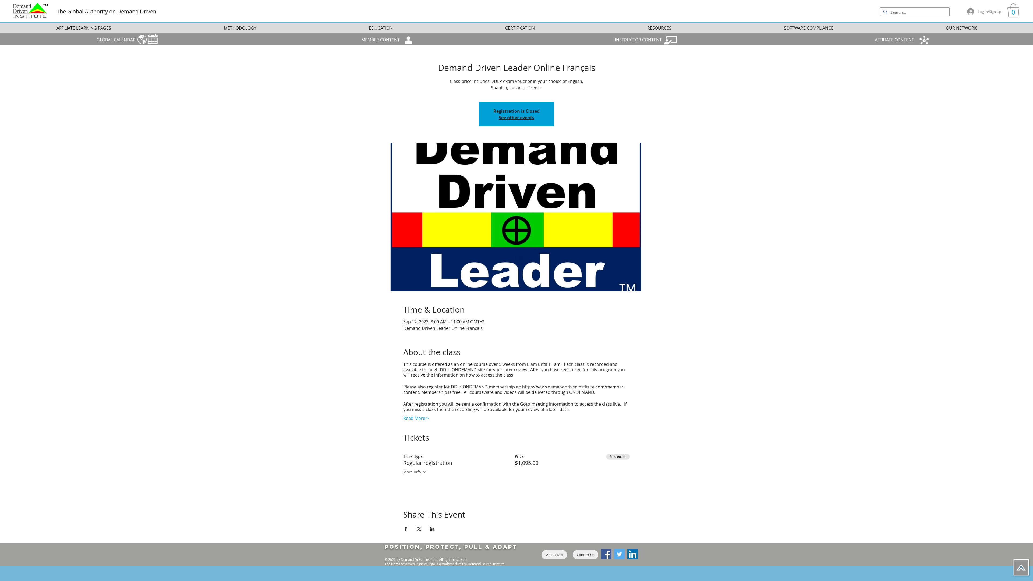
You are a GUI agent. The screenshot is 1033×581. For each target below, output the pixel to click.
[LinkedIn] (632, 554)
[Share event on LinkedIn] (432, 529)
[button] (1013, 10)
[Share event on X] (419, 529)
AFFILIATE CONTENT (894, 40)
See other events (516, 118)
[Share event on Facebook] (405, 529)
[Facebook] (606, 554)
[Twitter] (619, 554)
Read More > (416, 418)
